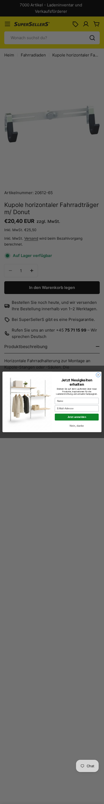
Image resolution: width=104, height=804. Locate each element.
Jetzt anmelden (76, 417)
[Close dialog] (98, 375)
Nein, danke (77, 426)
